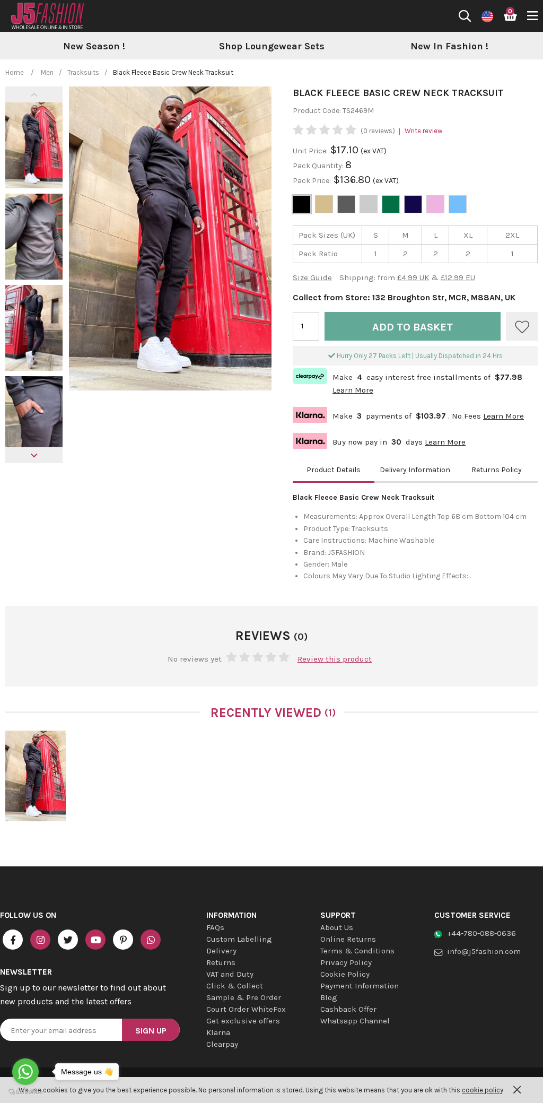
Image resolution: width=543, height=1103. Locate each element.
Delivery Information (415, 469)
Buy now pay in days (379, 441)
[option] (94, 47)
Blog (328, 997)
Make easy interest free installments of (407, 382)
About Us (336, 927)
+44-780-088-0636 (481, 933)
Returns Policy (496, 469)
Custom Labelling (239, 939)
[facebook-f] (13, 940)
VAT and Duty (229, 974)
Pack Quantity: (319, 165)
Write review (423, 131)
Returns (220, 962)
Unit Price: (310, 150)
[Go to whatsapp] (25, 1071)
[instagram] (40, 940)
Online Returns (348, 939)
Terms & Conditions (357, 951)
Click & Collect (234, 986)
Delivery (221, 951)
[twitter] (68, 940)
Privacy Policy (346, 962)
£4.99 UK (413, 277)
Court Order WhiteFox (246, 1009)
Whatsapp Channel (355, 1021)
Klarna (218, 1032)
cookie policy (482, 1090)
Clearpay (222, 1044)
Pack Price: (312, 180)
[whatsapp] (151, 940)
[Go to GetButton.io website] (25, 1092)
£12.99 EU (458, 277)
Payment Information (359, 986)
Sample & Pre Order (243, 997)
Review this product (334, 659)
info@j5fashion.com (484, 951)
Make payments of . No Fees (408, 415)
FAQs (215, 927)
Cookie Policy (345, 974)
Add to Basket (412, 327)
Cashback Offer (348, 1009)
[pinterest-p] (123, 940)
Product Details (333, 469)
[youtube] (95, 940)
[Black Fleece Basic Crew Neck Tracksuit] (35, 776)
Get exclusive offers (243, 1021)
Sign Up (151, 1031)
